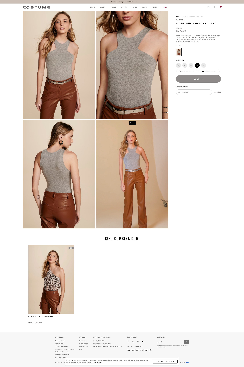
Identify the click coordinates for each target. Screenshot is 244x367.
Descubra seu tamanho (187, 71)
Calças (113, 7)
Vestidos (124, 7)
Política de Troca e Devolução (64, 349)
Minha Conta (83, 341)
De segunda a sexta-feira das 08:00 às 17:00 (107, 346)
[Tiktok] (143, 341)
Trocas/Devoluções (61, 346)
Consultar (217, 92)
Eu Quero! (198, 79)
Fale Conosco (83, 346)
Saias (135, 7)
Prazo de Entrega (60, 357)
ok (186, 342)
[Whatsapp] (138, 341)
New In (92, 7)
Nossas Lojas (59, 343)
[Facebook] (128, 341)
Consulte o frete (182, 87)
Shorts (144, 7)
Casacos (155, 7)
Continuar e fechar (165, 361)
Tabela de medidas (210, 71)
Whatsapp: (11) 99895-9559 (102, 343)
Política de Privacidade (62, 352)
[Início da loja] (36, 7)
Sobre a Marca (60, 341)
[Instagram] (133, 341)
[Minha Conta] (214, 7)
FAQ (80, 349)
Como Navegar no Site (62, 354)
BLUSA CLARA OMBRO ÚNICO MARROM (40, 317)
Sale (165, 7)
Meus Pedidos (83, 343)
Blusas (102, 7)
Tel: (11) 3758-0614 (99, 341)
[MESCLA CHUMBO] (179, 52)
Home (177, 16)
